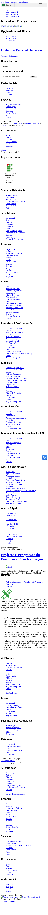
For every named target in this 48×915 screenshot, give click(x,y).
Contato (8, 117)
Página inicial (17, 123)
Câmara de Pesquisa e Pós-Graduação (19, 354)
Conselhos (9, 224)
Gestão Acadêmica (12, 312)
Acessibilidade (11, 36)
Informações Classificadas (15, 489)
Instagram (9, 887)
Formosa (27, 123)
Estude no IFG (11, 144)
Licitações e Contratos (14, 484)
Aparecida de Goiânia (14, 253)
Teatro (8, 674)
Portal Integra (12, 528)
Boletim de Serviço (13, 497)
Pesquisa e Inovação (13, 337)
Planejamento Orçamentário (16, 418)
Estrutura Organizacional (15, 291)
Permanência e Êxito (13, 306)
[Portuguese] (2, 26)
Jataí (7, 268)
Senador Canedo (12, 272)
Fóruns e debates (12, 297)
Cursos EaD (10, 197)
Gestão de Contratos (13, 422)
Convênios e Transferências (16, 480)
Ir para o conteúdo (13, 10)
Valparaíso (9, 277)
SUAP (8, 115)
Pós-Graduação (11, 343)
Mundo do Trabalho (14, 537)
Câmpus (9, 222)
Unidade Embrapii (12, 341)
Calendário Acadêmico (14, 303)
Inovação (10, 526)
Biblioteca (9, 678)
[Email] (9, 567)
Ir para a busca (12, 14)
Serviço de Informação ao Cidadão (18, 109)
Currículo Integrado (13, 310)
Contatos (9, 237)
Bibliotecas (11, 515)
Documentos (10, 293)
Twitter (8, 889)
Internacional (12, 520)
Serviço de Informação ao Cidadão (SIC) (21, 491)
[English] (6, 26)
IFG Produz (11, 530)
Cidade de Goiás (12, 255)
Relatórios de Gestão (13, 499)
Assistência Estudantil (14, 370)
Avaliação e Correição (14, 503)
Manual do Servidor (13, 457)
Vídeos (9, 543)
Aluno (8, 135)
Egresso (8, 137)
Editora (9, 532)
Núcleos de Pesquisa (13, 730)
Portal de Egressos (12, 387)
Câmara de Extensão (13, 393)
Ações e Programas (13, 474)
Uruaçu (8, 274)
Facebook (9, 885)
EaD (8, 518)
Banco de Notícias (12, 206)
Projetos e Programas (13, 299)
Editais (8, 301)
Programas (9, 584)
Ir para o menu (12, 12)
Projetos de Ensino (12, 716)
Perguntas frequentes (13, 105)
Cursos (8, 287)
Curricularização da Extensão (16, 378)
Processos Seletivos (13, 289)
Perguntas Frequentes (13, 316)
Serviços (9, 314)
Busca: (5, 77)
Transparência (11, 113)
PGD (7, 208)
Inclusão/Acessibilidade (14, 308)
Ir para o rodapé (12, 16)
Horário (8, 713)
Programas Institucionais (15, 332)
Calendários (11, 513)
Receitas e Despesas (13, 424)
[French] (9, 26)
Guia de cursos (11, 142)
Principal (36, 123)
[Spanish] (19, 26)
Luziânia (9, 270)
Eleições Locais (11, 693)
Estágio (8, 748)
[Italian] (15, 26)
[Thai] (22, 26)
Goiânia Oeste (11, 262)
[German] (12, 26)
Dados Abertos (11, 495)
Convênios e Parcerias (14, 750)
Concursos (9, 146)
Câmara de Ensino (12, 295)
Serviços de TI (12, 524)
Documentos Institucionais (15, 202)
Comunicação (11, 107)
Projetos (9, 586)
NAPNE (9, 670)
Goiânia (8, 260)
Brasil (8, 5)
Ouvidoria (9, 111)
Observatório (12, 534)
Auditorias (9, 478)
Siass (7, 460)
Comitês (9, 229)
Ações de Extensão (13, 376)
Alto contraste (11, 38)
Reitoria (8, 220)
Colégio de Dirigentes (14, 231)
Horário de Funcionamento (15, 239)
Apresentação (11, 218)
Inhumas (9, 264)
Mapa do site (10, 40)
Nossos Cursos (11, 195)
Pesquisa (4, 126)
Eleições (9, 235)
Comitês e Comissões (13, 351)
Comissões (10, 226)
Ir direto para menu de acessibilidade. (14, 2)
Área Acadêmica (12, 705)
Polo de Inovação (12, 339)
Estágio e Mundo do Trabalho (16, 380)
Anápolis (9, 251)
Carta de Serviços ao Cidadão (16, 501)
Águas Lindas (11, 249)
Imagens (10, 541)
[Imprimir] (10, 565)
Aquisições (10, 420)
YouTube (9, 891)
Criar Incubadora (12, 383)
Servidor (9, 140)
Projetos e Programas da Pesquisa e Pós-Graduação (22, 557)
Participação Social (13, 476)
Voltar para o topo (8, 761)
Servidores (9, 486)
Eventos (9, 345)
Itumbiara (9, 266)
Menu (3, 150)
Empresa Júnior (11, 385)
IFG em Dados (11, 200)
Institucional (10, 472)
